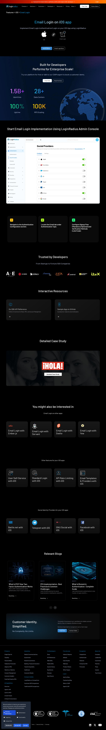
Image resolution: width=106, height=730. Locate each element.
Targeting (7, 717)
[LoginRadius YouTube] (100, 725)
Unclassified (8, 721)
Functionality (22, 717)
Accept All (17, 725)
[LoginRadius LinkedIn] (90, 725)
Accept (26, 725)
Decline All (9, 725)
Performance (22, 712)
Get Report (70, 1)
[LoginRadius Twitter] (95, 725)
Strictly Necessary (8, 712)
